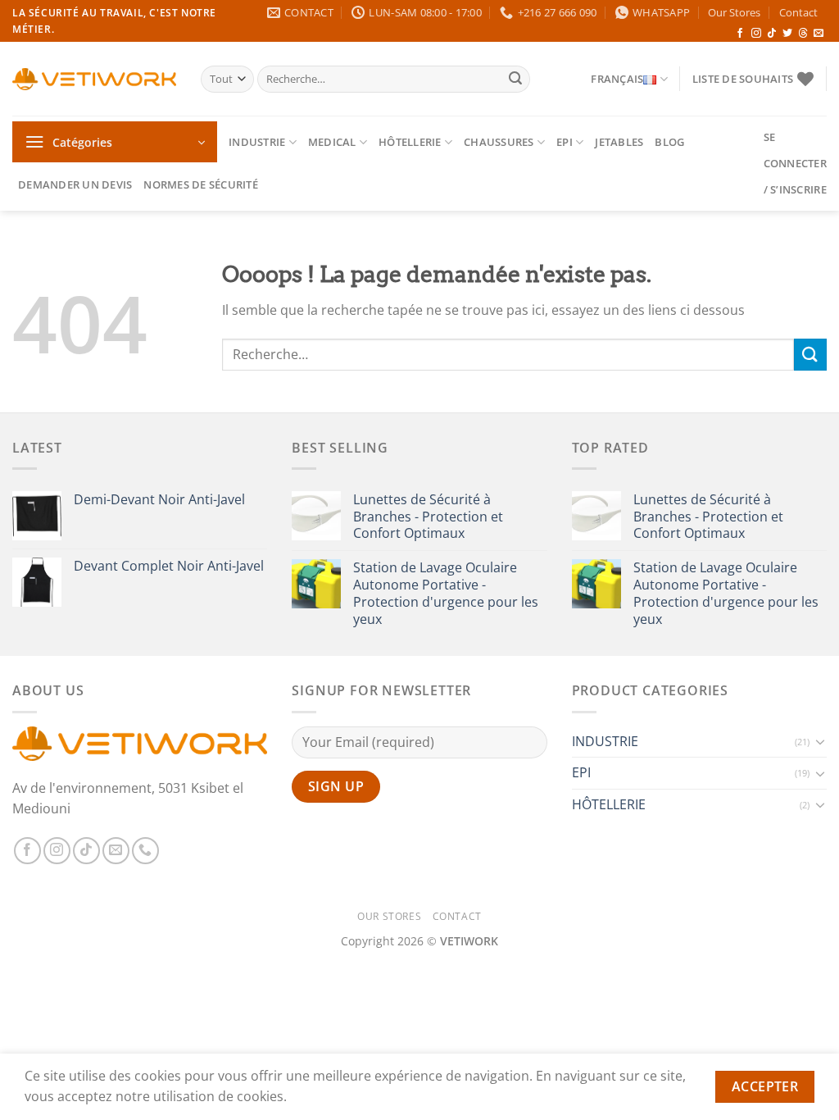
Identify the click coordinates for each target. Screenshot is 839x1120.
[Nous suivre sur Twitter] (787, 33)
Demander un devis (75, 184)
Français (617, 78)
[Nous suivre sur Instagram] (756, 33)
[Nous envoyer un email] (818, 33)
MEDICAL (332, 141)
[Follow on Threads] (803, 33)
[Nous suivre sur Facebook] (740, 33)
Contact (798, 12)
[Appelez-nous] (145, 850)
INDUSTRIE (257, 141)
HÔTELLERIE (410, 141)
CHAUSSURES (499, 141)
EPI (564, 141)
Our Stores (734, 12)
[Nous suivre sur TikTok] (772, 33)
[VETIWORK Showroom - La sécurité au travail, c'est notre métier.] (94, 79)
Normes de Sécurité (200, 184)
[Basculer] (820, 741)
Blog (669, 141)
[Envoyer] (515, 79)
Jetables (619, 141)
